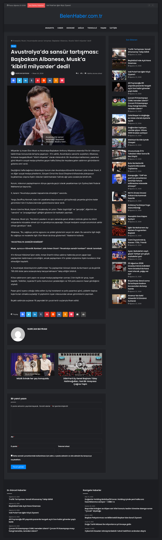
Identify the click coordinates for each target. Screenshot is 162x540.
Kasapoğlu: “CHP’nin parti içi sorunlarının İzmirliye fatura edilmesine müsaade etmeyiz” (137, 180)
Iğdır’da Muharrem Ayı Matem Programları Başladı (138, 230)
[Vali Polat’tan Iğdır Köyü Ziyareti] (119, 75)
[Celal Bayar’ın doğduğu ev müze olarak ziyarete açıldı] (119, 119)
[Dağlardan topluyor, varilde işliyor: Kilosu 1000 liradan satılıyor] (119, 131)
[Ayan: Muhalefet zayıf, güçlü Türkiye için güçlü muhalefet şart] (119, 254)
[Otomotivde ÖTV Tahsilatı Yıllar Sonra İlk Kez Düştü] (119, 154)
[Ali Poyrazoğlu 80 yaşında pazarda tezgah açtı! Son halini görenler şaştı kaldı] (119, 86)
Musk (24, 41)
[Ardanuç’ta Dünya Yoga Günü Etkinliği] (119, 208)
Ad (12, 437)
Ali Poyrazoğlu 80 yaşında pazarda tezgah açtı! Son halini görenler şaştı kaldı (139, 87)
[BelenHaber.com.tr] (81, 16)
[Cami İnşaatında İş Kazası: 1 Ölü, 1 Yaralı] (119, 243)
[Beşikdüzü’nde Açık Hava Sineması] (119, 64)
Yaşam (103, 28)
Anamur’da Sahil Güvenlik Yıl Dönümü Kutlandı (137, 298)
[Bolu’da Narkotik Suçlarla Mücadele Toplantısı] (119, 166)
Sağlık (81, 28)
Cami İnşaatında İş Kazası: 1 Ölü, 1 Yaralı (137, 241)
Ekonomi (70, 28)
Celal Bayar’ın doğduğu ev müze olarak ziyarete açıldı (139, 118)
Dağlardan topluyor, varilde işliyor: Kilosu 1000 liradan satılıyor (138, 130)
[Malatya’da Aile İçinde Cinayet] (119, 143)
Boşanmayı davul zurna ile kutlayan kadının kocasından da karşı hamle (139, 285)
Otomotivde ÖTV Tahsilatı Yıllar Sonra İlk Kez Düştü (138, 154)
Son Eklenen (131, 40)
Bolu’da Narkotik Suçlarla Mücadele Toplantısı (136, 166)
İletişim (113, 28)
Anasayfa (49, 28)
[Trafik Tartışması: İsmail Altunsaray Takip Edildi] (119, 52)
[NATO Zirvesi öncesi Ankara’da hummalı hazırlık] (119, 196)
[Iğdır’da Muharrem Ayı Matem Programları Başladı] (119, 231)
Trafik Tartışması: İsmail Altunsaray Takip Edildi (139, 50)
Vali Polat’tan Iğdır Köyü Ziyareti (58, 5)
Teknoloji (92, 28)
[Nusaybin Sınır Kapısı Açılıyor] (119, 220)
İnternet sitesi (63, 446)
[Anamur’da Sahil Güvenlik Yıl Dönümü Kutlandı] (119, 299)
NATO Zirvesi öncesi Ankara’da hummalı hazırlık (137, 195)
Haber (60, 28)
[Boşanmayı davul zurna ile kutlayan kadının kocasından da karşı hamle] (119, 284)
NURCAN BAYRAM (22, 73)
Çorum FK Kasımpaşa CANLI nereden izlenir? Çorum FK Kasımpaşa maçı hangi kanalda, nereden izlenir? (138, 103)
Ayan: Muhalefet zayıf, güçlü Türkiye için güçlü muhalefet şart (138, 254)
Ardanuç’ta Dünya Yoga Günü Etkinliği (139, 206)
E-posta (14, 446)
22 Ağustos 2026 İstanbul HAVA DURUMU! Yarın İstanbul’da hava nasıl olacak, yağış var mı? (139, 268)
